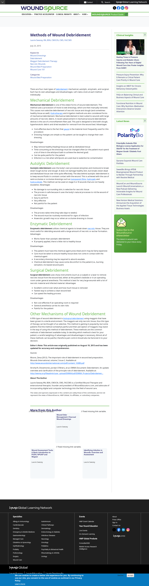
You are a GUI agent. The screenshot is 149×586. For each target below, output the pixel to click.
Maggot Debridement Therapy (43, 61)
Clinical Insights (64, 14)
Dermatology (46, 528)
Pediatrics (44, 546)
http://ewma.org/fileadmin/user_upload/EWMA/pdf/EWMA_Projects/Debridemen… (66, 373)
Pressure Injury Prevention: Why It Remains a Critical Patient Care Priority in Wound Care (130, 77)
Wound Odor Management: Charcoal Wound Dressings (66, 417)
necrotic (91, 228)
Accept (130, 575)
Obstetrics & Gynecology (22, 542)
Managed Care (18, 539)
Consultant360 (84, 543)
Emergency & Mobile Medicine (24, 532)
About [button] (76, 14)
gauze (66, 129)
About (114, 517)
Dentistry (16, 528)
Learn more (20, 584)
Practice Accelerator (44, 14)
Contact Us (116, 525)
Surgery (16, 556)
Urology (44, 556)
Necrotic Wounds (38, 64)
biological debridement (73, 318)
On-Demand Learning (87, 534)
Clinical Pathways (47, 525)
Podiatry (16, 549)
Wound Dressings (38, 55)
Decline (120, 575)
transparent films (78, 179)
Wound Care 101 (37, 69)
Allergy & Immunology (21, 522)
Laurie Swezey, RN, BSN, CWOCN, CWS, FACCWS (51, 40)
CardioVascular (18, 525)
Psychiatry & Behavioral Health (52, 549)
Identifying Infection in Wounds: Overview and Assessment (93, 453)
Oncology (44, 542)
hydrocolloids (36, 182)
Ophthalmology (18, 546)
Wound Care (17, 560)
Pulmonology (17, 553)
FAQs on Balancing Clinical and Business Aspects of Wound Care (130, 96)
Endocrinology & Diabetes (50, 532)
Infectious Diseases (48, 535)
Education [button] (26, 14)
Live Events (83, 531)
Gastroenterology (19, 535)
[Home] (51, 9)
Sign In (114, 523)
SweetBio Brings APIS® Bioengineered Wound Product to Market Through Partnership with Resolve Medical (129, 173)
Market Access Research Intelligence (88, 548)
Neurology (45, 539)
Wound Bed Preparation (41, 66)
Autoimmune (46, 522)
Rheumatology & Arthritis (50, 553)
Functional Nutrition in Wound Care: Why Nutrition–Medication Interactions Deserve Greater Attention (130, 107)
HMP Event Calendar (86, 522)
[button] (2, 2)
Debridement (36, 58)
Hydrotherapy (56, 113)
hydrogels (91, 179)
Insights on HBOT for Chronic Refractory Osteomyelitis (128, 87)
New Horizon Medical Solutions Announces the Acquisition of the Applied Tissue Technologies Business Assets (130, 204)
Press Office (116, 520)
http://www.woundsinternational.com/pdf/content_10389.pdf (57, 363)
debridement (62, 89)
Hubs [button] (84, 14)
